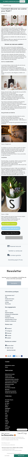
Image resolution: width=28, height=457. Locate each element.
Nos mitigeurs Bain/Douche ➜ (10, 233)
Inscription (14, 283)
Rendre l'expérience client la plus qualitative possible (12, 450)
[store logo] (7, 5)
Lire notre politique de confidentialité (8, 444)
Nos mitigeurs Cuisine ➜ (9, 223)
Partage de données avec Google (8, 449)
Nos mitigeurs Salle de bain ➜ (10, 228)
